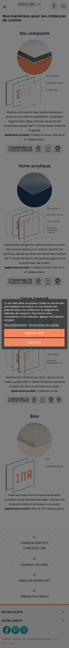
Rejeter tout (34, 333)
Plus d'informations (15, 324)
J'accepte (34, 342)
